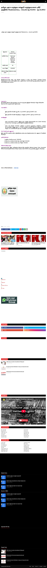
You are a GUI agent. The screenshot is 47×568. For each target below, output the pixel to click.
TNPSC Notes (8, 566)
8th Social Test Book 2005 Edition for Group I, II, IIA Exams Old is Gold (17, 366)
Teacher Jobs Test (4, 432)
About (33, 566)
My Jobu (2, 288)
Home (30, 566)
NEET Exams (26, 443)
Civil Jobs (2, 447)
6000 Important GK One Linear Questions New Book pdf (15, 371)
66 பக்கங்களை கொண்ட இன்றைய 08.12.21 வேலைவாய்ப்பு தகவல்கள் (7, 244)
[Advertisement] (23, 22)
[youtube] (12, 330)
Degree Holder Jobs (4, 451)
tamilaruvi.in (3, 279)
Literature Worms (4, 285)
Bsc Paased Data (26, 451)
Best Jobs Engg (3, 429)
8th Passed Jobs (26, 432)
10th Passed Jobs (26, 435)
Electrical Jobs (26, 434)
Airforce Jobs (3, 433)
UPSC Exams (3, 443)
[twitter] (35, 328)
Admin (3, 12)
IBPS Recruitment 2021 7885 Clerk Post (22, 244)
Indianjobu (3, 282)
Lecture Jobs (3, 442)
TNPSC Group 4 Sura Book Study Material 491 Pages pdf (15, 361)
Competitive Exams (27, 442)
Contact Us (36, 566)
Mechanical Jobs (26, 446)
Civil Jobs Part (26, 429)
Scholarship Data (26, 447)
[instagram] (35, 330)
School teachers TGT (4, 448)
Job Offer (8, 226)
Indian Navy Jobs (26, 433)
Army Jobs (3, 434)
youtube (44, 566)
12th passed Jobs (3, 435)
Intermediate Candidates (27, 448)
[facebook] (12, 328)
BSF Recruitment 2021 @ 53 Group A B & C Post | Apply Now (38, 244)
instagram (40, 566)
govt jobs (4, 226)
